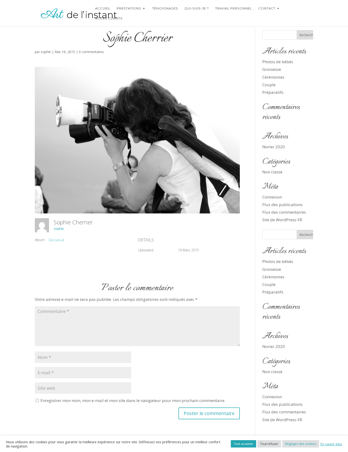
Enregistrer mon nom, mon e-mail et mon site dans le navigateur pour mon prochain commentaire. (132, 400)
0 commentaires (91, 52)
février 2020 (273, 146)
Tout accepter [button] (243, 444)
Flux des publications (282, 204)
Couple (269, 84)
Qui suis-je (56, 240)
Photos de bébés (277, 61)
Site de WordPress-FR (282, 219)
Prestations (129, 8)
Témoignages (165, 8)
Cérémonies (273, 77)
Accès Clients (109, 18)
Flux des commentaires (284, 212)
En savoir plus (331, 444)
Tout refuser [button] (269, 444)
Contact (266, 8)
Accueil (102, 8)
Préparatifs (272, 92)
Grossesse (271, 69)
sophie (46, 52)
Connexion (272, 197)
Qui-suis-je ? (196, 8)
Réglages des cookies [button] (300, 444)
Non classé (272, 172)
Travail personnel (233, 8)
